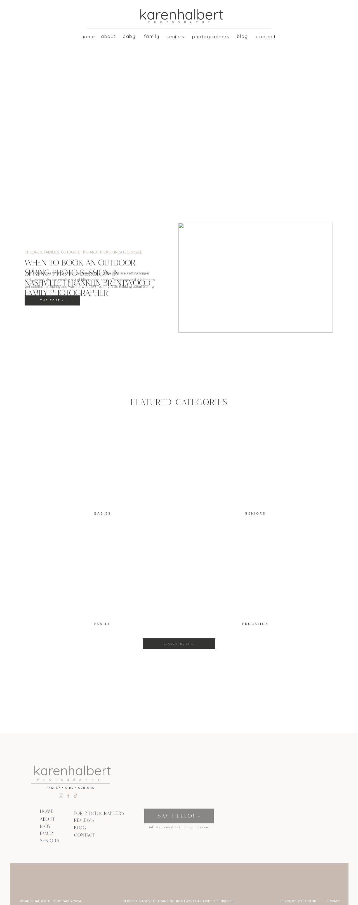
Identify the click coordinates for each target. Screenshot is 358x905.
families (51, 252)
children (33, 252)
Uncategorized (127, 252)
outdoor (70, 252)
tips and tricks (96, 252)
